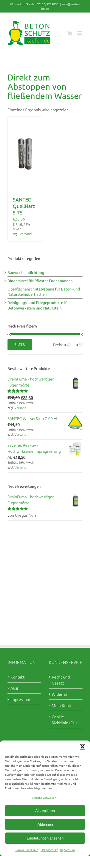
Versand (26, 233)
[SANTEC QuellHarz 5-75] (25, 154)
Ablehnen (45, 824)
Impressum (67, 850)
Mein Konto (62, 705)
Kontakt (17, 677)
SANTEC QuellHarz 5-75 (24, 206)
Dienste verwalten (44, 798)
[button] (82, 746)
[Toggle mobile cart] (69, 33)
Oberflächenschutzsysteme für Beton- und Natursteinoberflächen (44, 291)
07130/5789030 (47, 4)
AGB (14, 688)
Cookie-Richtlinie (27, 850)
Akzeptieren (45, 810)
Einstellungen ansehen (45, 838)
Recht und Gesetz (61, 680)
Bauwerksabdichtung (26, 272)
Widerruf (60, 694)
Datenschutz (49, 850)
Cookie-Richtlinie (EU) (64, 719)
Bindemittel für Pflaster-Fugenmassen (40, 280)
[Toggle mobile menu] (79, 33)
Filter (20, 344)
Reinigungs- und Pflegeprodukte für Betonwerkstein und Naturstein (38, 305)
